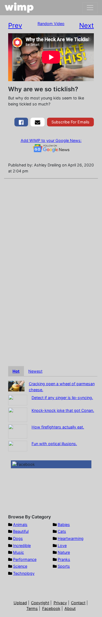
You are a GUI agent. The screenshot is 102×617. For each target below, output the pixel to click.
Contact (78, 602)
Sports (64, 566)
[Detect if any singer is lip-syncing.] (17, 399)
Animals (20, 524)
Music (18, 552)
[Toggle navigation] (90, 7)
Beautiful (21, 531)
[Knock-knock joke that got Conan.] (17, 414)
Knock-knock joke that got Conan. (63, 410)
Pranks (64, 559)
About (70, 608)
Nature (64, 552)
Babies (64, 524)
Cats (62, 531)
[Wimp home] (19, 7)
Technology (24, 573)
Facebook (51, 608)
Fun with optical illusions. (54, 443)
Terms (32, 608)
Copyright (40, 602)
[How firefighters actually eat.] (17, 431)
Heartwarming (71, 538)
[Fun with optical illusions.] (17, 445)
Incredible (22, 545)
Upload (20, 602)
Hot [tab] (16, 371)
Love (62, 545)
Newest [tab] (35, 371)
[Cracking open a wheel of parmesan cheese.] (16, 385)
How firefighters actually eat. (58, 427)
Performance (24, 559)
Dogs (18, 538)
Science (20, 566)
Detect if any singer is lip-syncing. (62, 397)
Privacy (60, 602)
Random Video (51, 23)
